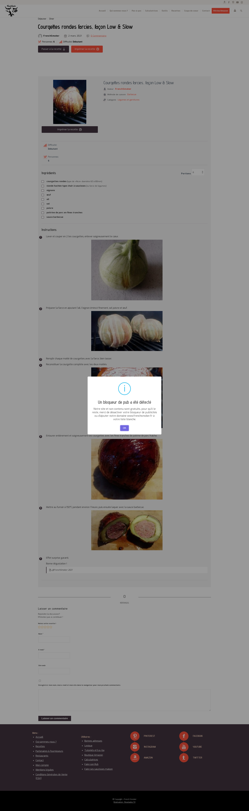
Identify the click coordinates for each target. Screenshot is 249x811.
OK (124, 428)
